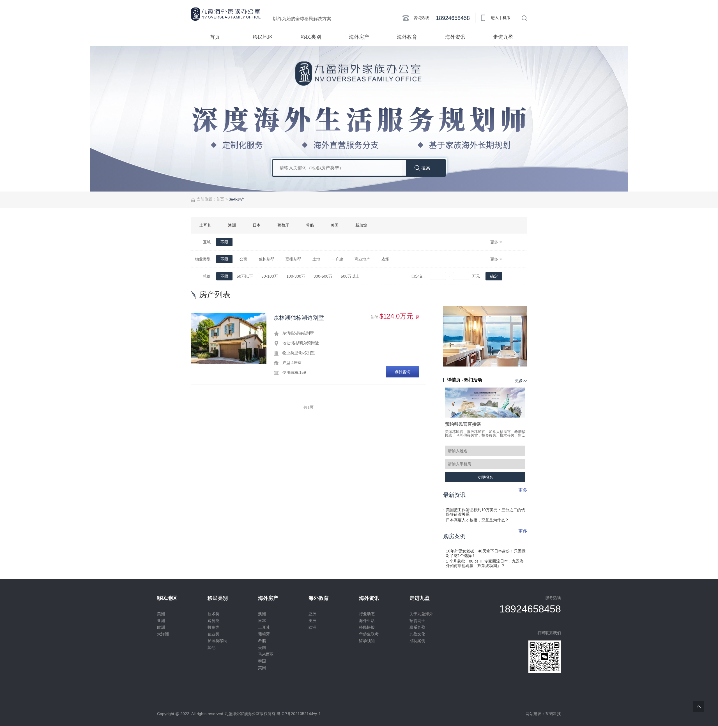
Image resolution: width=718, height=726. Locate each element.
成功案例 (417, 641)
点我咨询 (402, 372)
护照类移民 (217, 641)
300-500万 (323, 276)
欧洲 (161, 627)
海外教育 (407, 37)
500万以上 (350, 276)
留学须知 (367, 641)
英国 (262, 667)
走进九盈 (503, 37)
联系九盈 (417, 627)
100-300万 (295, 276)
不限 (224, 242)
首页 (215, 37)
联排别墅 (293, 259)
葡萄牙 (283, 225)
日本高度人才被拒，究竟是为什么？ (477, 520)
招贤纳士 (417, 620)
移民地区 (263, 37)
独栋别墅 (266, 259)
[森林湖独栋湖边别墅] (228, 338)
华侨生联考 (369, 634)
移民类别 (311, 37)
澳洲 (232, 225)
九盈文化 (417, 634)
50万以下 (245, 276)
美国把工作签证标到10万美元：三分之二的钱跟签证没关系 (485, 510)
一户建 (337, 259)
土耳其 (205, 225)
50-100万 (269, 276)
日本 (257, 225)
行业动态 (367, 614)
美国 (335, 225)
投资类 (213, 627)
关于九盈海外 (421, 614)
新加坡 (361, 225)
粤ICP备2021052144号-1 (299, 713)
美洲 (161, 614)
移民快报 (367, 627)
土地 (316, 259)
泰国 (262, 661)
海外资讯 (455, 37)
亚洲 (161, 620)
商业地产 (362, 259)
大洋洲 (163, 634)
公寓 (243, 259)
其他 (211, 647)
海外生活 (367, 620)
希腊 (310, 225)
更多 (522, 490)
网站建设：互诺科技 (543, 713)
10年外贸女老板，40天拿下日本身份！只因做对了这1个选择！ (486, 551)
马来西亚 (266, 654)
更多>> (521, 380)
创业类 (213, 634)
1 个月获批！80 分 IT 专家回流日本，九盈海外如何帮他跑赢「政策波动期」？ (485, 561)
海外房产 (359, 37)
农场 (385, 259)
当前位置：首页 (210, 199)
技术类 (213, 614)
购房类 (213, 620)
